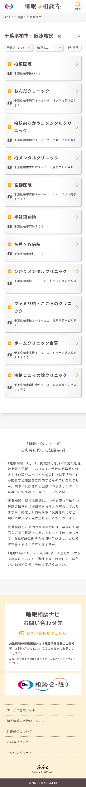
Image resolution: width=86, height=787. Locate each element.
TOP (8, 17)
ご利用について (18, 742)
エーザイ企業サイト (21, 710)
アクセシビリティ (19, 752)
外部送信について (19, 731)
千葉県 (18, 17)
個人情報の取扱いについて (26, 720)
